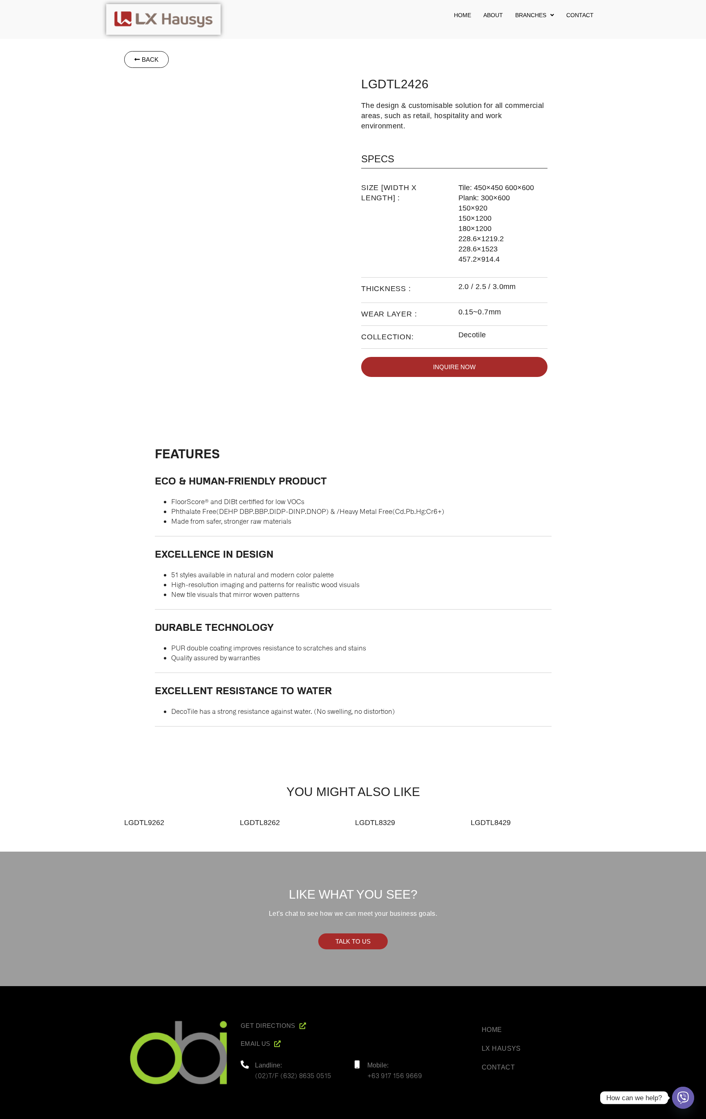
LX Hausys (501, 1048)
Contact (580, 15)
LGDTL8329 (375, 823)
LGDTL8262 (260, 823)
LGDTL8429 (491, 823)
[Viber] (683, 1098)
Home (462, 15)
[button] (534, 15)
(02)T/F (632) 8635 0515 (293, 1075)
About (493, 15)
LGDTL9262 (144, 823)
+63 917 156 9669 (394, 1075)
